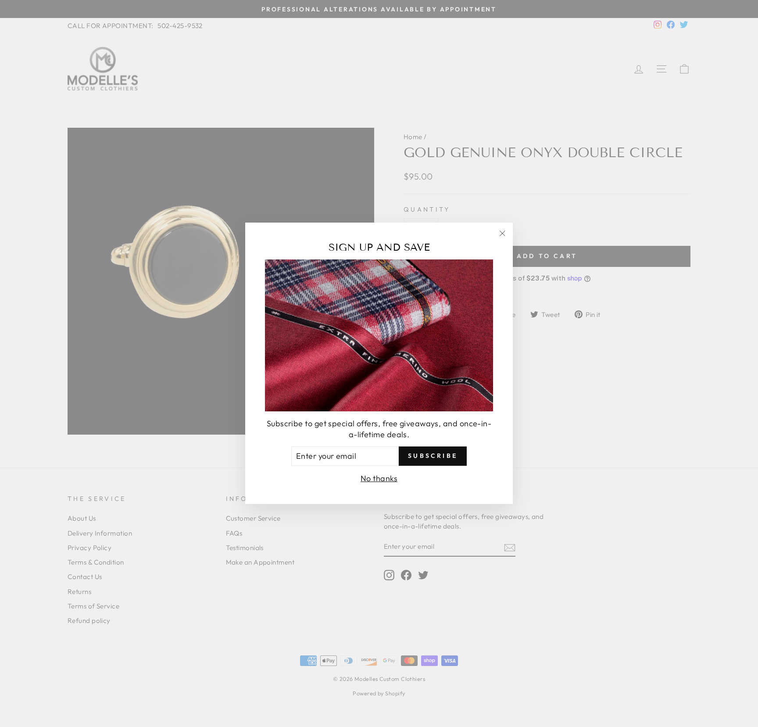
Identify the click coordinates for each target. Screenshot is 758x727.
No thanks (379, 479)
